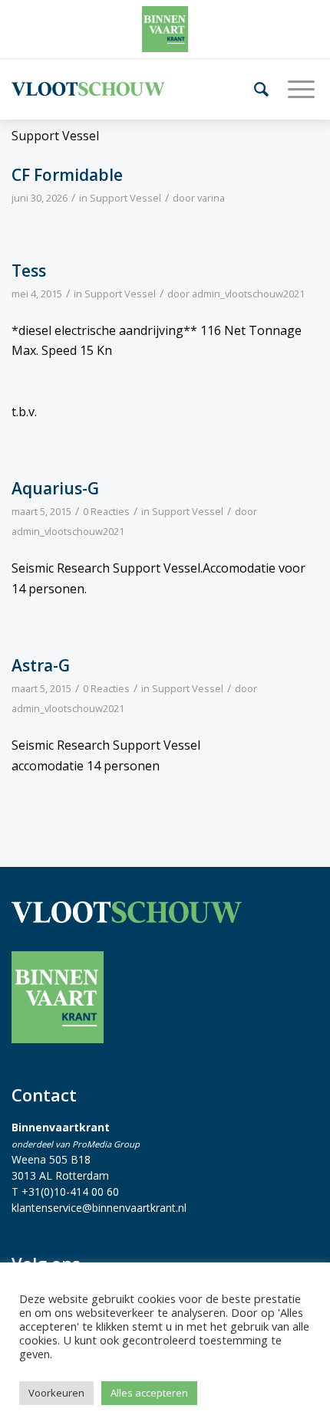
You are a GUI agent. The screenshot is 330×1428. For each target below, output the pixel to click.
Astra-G (41, 665)
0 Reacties (106, 511)
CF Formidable (67, 174)
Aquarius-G (55, 488)
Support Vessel (125, 198)
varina (211, 198)
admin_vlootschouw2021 (248, 293)
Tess (29, 270)
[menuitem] (255, 89)
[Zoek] (256, 89)
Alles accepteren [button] (149, 1393)
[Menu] (295, 89)
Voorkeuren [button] (56, 1393)
